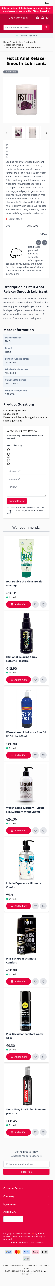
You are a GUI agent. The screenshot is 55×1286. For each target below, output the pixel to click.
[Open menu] (5, 18)
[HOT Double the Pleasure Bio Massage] (26, 558)
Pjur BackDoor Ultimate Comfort (21, 960)
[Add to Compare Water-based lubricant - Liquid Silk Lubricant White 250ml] (43, 830)
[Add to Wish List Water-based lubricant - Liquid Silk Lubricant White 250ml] (35, 830)
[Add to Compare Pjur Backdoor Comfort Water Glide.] (43, 1056)
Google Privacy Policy (16, 510)
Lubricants (31, 42)
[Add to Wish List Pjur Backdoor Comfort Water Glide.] (35, 1056)
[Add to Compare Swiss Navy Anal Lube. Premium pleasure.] (43, 1132)
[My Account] (42, 18)
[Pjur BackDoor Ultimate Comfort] (26, 935)
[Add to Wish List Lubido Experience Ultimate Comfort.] (35, 906)
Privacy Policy (37, 1242)
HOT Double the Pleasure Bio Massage (24, 583)
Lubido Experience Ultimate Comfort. (23, 885)
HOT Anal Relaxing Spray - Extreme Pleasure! (22, 659)
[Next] (46, 133)
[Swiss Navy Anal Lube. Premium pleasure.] (26, 1086)
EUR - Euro (11, 1219)
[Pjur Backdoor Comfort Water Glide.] (26, 1010)
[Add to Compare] (44, 242)
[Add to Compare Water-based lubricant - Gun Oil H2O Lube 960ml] (43, 755)
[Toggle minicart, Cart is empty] (47, 18)
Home (6, 42)
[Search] (46, 27)
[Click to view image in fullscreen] (26, 100)
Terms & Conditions (19, 1242)
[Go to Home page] (18, 18)
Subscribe (26, 1171)
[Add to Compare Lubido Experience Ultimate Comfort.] (43, 906)
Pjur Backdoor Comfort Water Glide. (24, 1036)
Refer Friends (11, 72)
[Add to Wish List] (38, 242)
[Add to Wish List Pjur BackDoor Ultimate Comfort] (35, 981)
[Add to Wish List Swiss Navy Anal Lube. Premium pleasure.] (35, 1132)
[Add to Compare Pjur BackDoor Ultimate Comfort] (43, 981)
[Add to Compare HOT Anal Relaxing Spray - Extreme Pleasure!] (43, 679)
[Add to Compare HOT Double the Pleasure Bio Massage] (43, 604)
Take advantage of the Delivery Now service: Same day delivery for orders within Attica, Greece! (26, 9)
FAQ (47, 2)
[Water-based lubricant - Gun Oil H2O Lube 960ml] (26, 709)
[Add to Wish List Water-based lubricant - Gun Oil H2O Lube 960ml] (35, 755)
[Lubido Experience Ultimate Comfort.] (26, 860)
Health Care (17, 42)
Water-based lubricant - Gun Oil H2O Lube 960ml (26, 734)
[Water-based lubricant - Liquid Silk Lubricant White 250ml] (26, 784)
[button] (26, 1188)
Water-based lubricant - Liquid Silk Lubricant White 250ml (25, 809)
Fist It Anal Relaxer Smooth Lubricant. (24, 47)
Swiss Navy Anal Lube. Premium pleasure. (26, 1111)
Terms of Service (37, 510)
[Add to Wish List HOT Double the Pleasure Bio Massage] (35, 604)
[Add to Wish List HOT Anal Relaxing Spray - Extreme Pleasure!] (35, 679)
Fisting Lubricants (14, 44)
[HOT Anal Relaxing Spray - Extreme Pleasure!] (26, 633)
